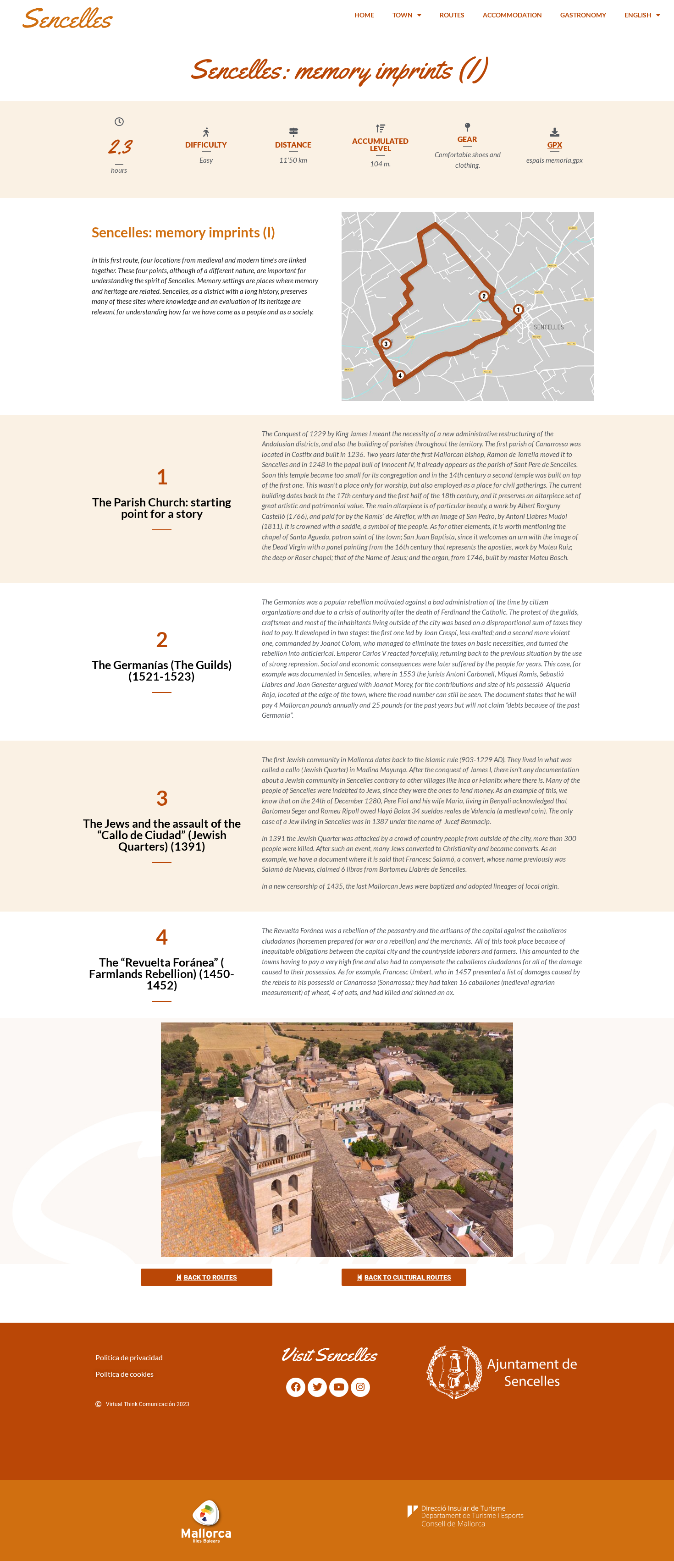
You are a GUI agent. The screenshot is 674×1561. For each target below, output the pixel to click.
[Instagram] (360, 1387)
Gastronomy (583, 15)
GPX (554, 144)
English (638, 15)
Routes (452, 15)
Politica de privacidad (129, 1357)
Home (364, 15)
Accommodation (512, 15)
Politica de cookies (124, 1373)
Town (402, 15)
